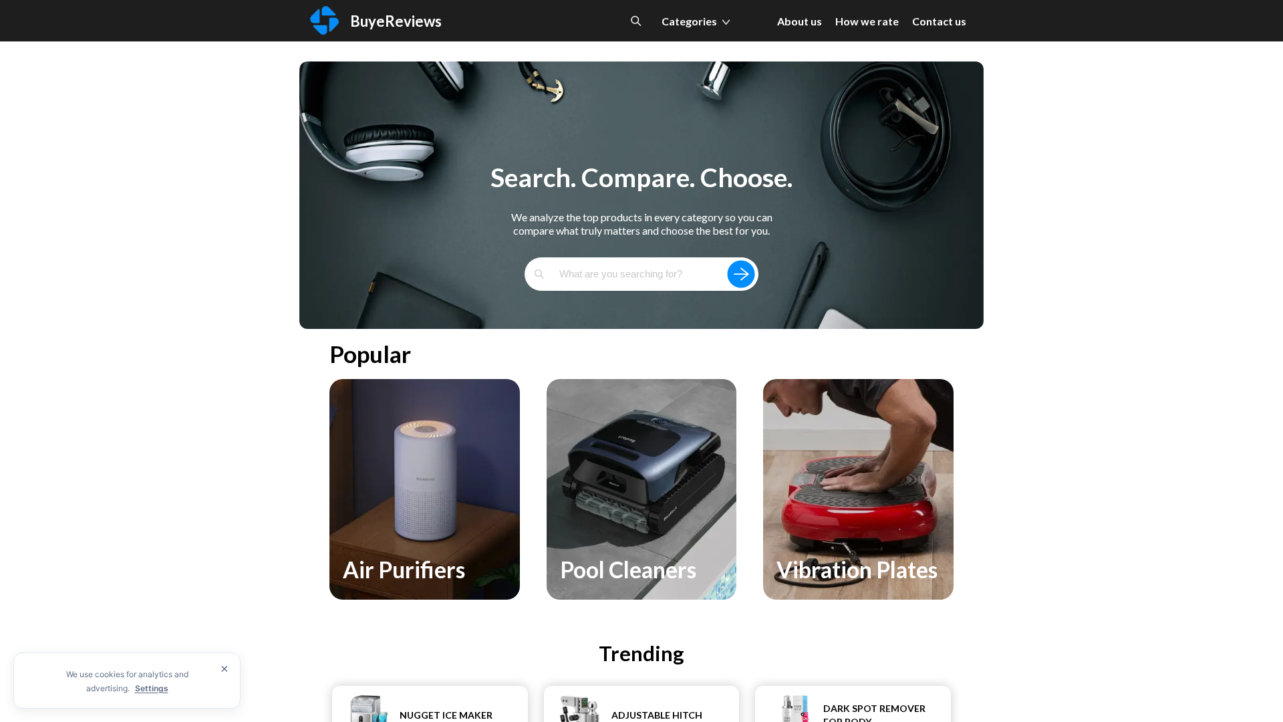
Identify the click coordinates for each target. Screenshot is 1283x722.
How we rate (867, 21)
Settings (151, 688)
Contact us (939, 21)
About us (799, 21)
